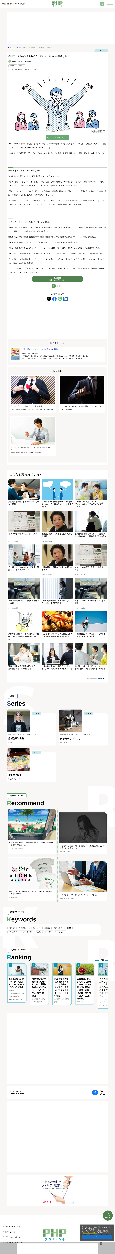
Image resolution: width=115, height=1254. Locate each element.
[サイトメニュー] (110, 4)
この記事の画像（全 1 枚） (59, 137)
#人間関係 (22, 928)
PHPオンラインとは (12, 1227)
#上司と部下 (58, 928)
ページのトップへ (108, 1216)
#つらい (49, 932)
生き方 (102, 50)
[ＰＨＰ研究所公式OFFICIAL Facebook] (95, 1092)
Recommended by (92, 678)
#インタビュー (60, 932)
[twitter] (49, 298)
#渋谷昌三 (13, 65)
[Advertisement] (61, 28)
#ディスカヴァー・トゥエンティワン (21, 932)
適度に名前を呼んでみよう (57, 279)
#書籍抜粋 (12, 928)
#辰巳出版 (47, 928)
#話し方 (21, 65)
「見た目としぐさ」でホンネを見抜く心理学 (40, 349)
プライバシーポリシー (90, 1233)
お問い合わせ (10, 1232)
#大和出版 (39, 932)
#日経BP (68, 928)
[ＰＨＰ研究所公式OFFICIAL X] (102, 1092)
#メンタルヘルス (34, 928)
